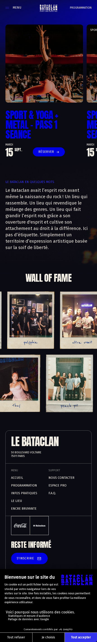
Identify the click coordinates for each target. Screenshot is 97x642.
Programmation (81, 7)
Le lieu (16, 501)
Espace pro (57, 485)
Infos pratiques (24, 493)
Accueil (17, 478)
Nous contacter (61, 478)
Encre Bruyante (24, 509)
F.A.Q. (52, 493)
